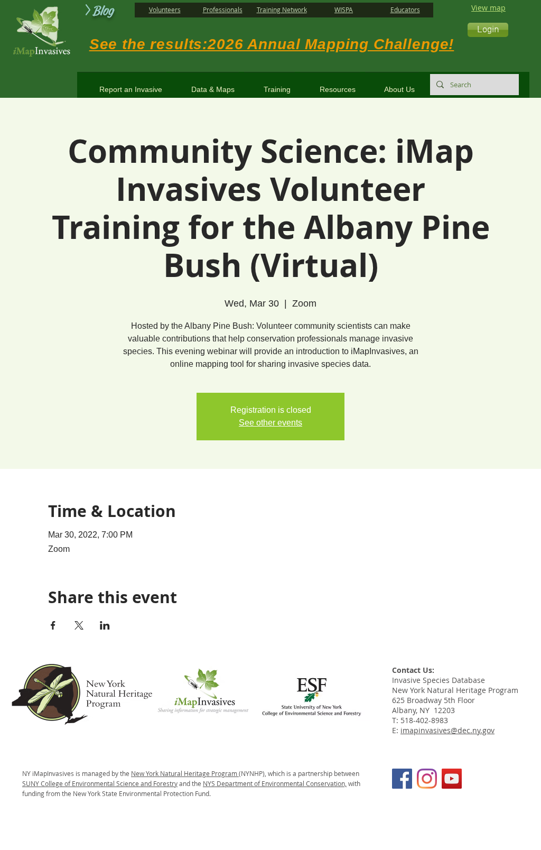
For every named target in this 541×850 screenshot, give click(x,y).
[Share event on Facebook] (53, 625)
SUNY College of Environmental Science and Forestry (100, 783)
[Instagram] (427, 779)
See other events (270, 422)
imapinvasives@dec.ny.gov (447, 730)
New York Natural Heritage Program (185, 773)
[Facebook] (402, 779)
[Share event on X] (79, 625)
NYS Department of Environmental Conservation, (275, 783)
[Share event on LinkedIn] (105, 625)
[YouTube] (452, 779)
